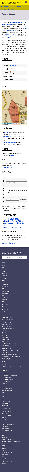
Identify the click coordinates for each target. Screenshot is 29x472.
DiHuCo (4, 456)
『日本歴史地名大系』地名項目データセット (12, 356)
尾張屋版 (19, 6)
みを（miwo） (5, 413)
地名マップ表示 (8, 136)
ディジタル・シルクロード (8, 459)
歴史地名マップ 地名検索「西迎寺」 (13, 221)
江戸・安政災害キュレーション (9, 346)
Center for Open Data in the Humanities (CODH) (10, 467)
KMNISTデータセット (7, 322)
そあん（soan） (5, 422)
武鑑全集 (4, 330)
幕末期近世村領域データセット (9, 359)
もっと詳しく (7, 37)
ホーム (3, 265)
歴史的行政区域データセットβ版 (10, 354)
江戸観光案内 (5, 339)
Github (5, 311)
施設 (8, 190)
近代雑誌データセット (7, 348)
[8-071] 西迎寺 (11, 9)
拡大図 (6, 132)
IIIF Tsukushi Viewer (7, 388)
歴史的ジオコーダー (7, 439)
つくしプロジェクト (6, 415)
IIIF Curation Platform (12, 35)
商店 (21, 190)
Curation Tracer (6, 401)
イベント (4, 278)
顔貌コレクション (6, 341)
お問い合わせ (5, 302)
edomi (3, 433)
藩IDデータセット (6, 333)
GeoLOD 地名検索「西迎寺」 (11, 219)
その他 (9, 192)
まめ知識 (4, 463)
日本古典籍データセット (8, 317)
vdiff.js (3, 392)
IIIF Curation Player (7, 383)
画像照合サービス (6, 446)
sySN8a (12, 155)
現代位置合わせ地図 (10, 142)
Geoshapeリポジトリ (7, 352)
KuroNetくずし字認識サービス (9, 411)
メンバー (4, 269)
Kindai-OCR (5, 405)
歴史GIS (11, 31)
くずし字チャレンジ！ (7, 426)
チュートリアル (5, 286)
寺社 (17, 190)
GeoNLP (4, 443)
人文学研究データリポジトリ (9, 461)
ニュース (4, 271)
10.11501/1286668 (9, 168)
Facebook (5, 306)
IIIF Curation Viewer (7, 373)
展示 (3, 295)
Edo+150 (6, 6)
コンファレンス (5, 293)
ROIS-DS (20, 467)
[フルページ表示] (4, 97)
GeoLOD (4, 361)
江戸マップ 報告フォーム (8, 243)
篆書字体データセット (7, 324)
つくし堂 (4, 420)
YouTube (5, 309)
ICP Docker (5, 403)
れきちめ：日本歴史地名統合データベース (12, 441)
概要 (3, 267)
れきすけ (4, 448)
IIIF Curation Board (6, 386)
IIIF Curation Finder (7, 377)
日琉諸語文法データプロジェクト (10, 350)
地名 (25, 190)
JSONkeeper (5, 396)
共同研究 (4, 273)
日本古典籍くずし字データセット (10, 320)
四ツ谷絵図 (3, 9)
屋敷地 (13, 190)
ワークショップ (5, 284)
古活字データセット (6, 326)
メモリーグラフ (5, 454)
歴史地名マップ (6, 437)
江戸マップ (13, 6)
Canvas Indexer (6, 399)
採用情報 (4, 276)
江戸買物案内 (5, 337)
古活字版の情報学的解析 (8, 424)
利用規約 (4, 299)
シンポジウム (5, 282)
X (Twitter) (6, 304)
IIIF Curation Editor (6, 381)
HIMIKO (4, 450)
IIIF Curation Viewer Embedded (8, 123)
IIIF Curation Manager (7, 379)
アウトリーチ (5, 297)
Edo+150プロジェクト (7, 430)
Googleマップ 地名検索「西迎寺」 (13, 227)
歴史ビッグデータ (6, 428)
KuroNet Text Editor (7, 390)
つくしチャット (5, 417)
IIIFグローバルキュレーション (9, 343)
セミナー (4, 280)
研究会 (3, 289)
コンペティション (6, 291)
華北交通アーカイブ (7, 452)
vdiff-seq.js (5, 394)
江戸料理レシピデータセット (9, 328)
